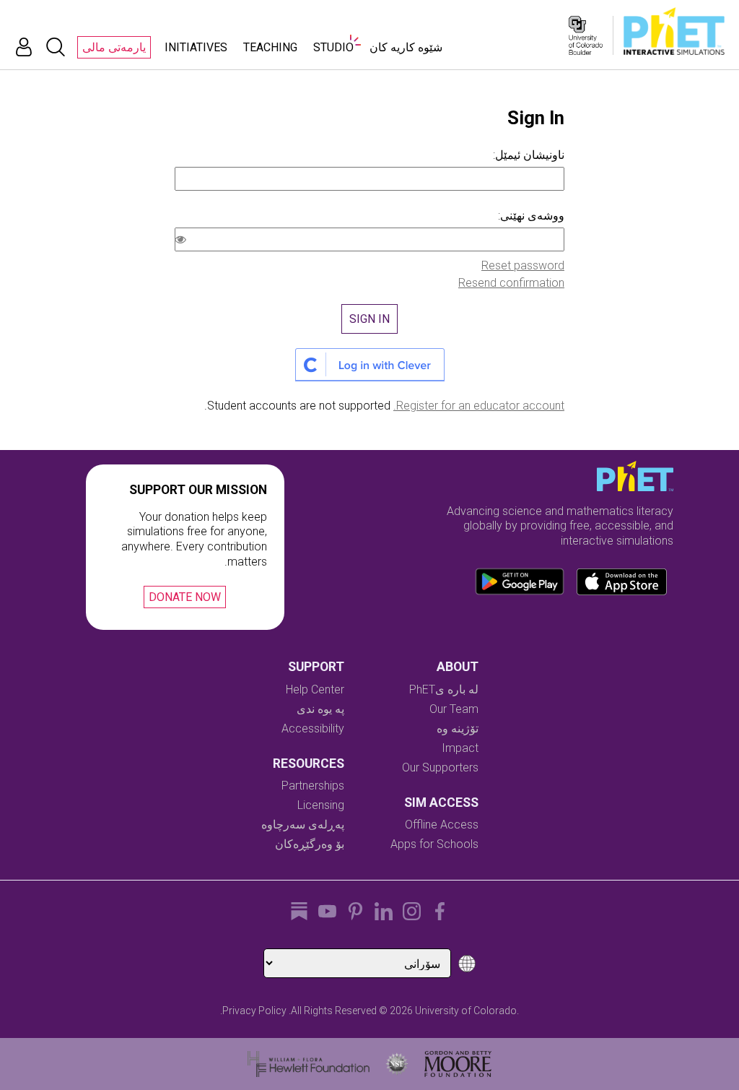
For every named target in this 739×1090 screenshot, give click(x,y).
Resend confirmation (511, 283)
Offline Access (441, 824)
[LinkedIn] (383, 911)
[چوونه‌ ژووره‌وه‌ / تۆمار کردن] (24, 47)
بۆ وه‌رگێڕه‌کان (309, 844)
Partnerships (312, 785)
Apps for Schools (434, 844)
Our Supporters (440, 767)
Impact (460, 748)
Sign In (369, 319)
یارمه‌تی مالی (114, 47)
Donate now (185, 597)
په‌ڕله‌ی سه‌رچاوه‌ (302, 824)
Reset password (522, 265)
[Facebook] (440, 911)
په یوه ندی (320, 709)
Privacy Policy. (253, 1010)
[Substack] (299, 911)
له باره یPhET (443, 689)
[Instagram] (412, 911)
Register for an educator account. (478, 405)
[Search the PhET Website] (55, 47)
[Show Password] (183, 241)
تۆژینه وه (457, 728)
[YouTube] (327, 911)
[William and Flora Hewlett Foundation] (309, 1064)
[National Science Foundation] (397, 1064)
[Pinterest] (355, 911)
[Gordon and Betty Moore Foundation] (457, 1064)
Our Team (453, 709)
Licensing (320, 805)
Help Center (315, 689)
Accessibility (312, 728)
